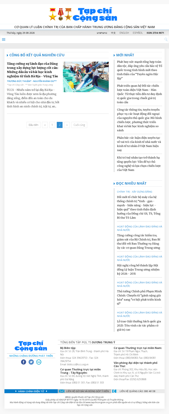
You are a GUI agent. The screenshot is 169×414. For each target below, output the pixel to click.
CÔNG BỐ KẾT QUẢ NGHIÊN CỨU (37, 55)
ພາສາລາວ (102, 32)
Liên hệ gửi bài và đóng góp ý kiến (87, 391)
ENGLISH (124, 32)
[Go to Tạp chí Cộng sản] (84, 14)
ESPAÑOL (138, 32)
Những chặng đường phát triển (31, 355)
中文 (113, 32)
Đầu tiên (33, 125)
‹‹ (45, 125)
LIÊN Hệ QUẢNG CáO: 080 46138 (137, 391)
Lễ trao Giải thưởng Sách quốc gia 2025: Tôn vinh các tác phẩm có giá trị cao (139, 325)
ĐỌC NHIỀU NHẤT (131, 183)
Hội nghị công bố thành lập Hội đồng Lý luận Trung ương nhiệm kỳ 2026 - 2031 (138, 269)
